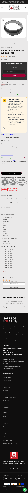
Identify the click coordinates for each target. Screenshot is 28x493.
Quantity (3, 88)
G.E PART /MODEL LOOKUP (10, 443)
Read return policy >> (7, 155)
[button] (2, 7)
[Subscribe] (23, 307)
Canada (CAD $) (8, 478)
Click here (10, 368)
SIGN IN (5, 436)
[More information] (24, 158)
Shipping (3, 84)
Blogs (4, 404)
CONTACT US (6, 430)
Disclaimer (5, 390)
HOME (4, 416)
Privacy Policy (6, 387)
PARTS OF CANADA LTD (10, 486)
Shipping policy (7, 380)
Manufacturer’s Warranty (10, 134)
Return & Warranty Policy (9, 383)
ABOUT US (5, 420)
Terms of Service (7, 377)
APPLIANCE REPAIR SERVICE (10, 446)
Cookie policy (6, 394)
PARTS (4, 426)
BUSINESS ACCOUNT (8, 440)
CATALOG (5, 423)
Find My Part (6, 407)
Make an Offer (11, 173)
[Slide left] (10, 43)
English (20, 478)
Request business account (9, 397)
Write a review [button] (14, 283)
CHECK (14, 75)
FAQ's (4, 433)
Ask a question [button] (14, 287)
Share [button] (4, 271)
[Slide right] (17, 43)
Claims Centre (6, 400)
